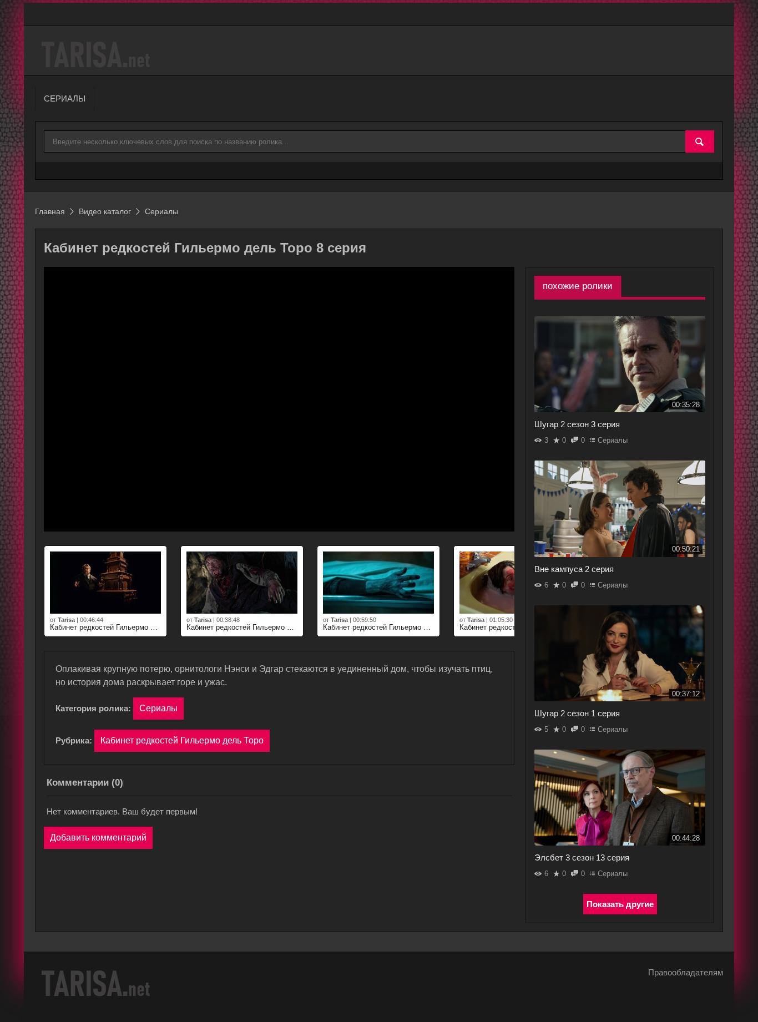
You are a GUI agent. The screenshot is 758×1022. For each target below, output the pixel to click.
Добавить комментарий (98, 837)
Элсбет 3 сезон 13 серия (581, 857)
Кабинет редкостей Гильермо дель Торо (182, 740)
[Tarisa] (97, 54)
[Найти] (699, 142)
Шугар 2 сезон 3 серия (577, 424)
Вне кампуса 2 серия (574, 569)
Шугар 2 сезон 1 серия (577, 713)
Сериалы (158, 708)
